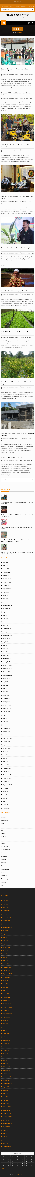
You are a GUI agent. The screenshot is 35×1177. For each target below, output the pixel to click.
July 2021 (5, 715)
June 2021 (5, 718)
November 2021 (7, 708)
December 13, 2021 (26, 201)
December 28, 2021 (26, 150)
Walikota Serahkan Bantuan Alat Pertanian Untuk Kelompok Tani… (15, 146)
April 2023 (5, 652)
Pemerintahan (5, 869)
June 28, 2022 (24, 98)
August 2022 (6, 678)
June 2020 (5, 755)
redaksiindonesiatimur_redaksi (10, 74)
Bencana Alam (5, 820)
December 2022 (7, 665)
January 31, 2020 (25, 337)
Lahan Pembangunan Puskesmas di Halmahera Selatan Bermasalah (17, 434)
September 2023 (7, 635)
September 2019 (7, 785)
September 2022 (7, 675)
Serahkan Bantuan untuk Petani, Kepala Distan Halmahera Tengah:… (15, 70)
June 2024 (5, 615)
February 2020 (7, 768)
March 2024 (6, 625)
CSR (2, 830)
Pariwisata (4, 866)
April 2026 (5, 565)
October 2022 (6, 672)
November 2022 (7, 668)
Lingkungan (4, 856)
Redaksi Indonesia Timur (22, 1175)
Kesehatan (4, 853)
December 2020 (7, 735)
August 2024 (6, 608)
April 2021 (5, 725)
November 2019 (7, 778)
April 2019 (5, 801)
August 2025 (6, 592)
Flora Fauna (4, 840)
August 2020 (6, 748)
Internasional (4, 846)
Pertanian (3, 882)
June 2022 (5, 685)
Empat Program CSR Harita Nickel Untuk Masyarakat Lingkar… (16, 383)
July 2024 (5, 612)
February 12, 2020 (26, 294)
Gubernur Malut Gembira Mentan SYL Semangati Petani (15, 249)
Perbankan (4, 875)
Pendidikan (4, 872)
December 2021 (7, 705)
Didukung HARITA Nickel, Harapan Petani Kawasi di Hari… (16, 94)
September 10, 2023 (26, 74)
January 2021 (6, 731)
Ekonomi (3, 836)
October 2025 (6, 585)
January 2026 (6, 575)
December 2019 (7, 775)
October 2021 (6, 711)
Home (14, 32)
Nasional (3, 859)
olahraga (3, 862)
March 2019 (6, 804)
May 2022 (5, 688)
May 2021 (5, 721)
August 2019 (6, 788)
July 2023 (5, 642)
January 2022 (6, 701)
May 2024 (5, 618)
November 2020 (7, 738)
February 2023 (7, 658)
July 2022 (5, 682)
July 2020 (5, 751)
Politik (2, 885)
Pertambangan (5, 879)
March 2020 (6, 765)
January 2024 (6, 632)
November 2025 (7, 582)
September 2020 (7, 745)
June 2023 (5, 645)
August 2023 (6, 638)
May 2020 (5, 758)
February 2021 (7, 728)
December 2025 (7, 579)
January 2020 (6, 771)
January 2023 (6, 662)
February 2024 (7, 628)
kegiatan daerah (5, 849)
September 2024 (7, 605)
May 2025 (5, 602)
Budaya (3, 827)
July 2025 (5, 595)
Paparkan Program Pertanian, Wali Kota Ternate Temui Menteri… (17, 197)
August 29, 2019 (25, 460)
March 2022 (6, 695)
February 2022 (7, 698)
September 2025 (7, 588)
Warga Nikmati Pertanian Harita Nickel (12, 457)
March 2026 (6, 569)
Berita (2, 823)
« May (2, 1168)
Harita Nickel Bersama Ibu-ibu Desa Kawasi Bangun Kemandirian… (16, 333)
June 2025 (5, 598)
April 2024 (5, 622)
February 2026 (7, 572)
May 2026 (5, 562)
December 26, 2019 (26, 387)
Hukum (3, 843)
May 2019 (5, 798)
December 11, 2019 (26, 438)
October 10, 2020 (25, 253)
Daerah (3, 833)
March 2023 (6, 655)
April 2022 (5, 692)
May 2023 (5, 648)
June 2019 (5, 795)
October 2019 (6, 781)
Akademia (3, 817)
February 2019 (7, 808)
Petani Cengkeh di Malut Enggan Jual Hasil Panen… (16, 291)
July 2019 (5, 791)
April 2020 (5, 761)
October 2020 (6, 741)
